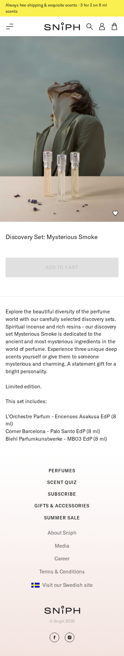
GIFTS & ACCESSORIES (62, 505)
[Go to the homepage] (62, 26)
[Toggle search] (89, 26)
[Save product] (115, 213)
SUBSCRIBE (62, 494)
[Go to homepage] (62, 610)
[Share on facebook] (54, 637)
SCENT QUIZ (62, 482)
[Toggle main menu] (9, 26)
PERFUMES (62, 470)
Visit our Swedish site (67, 585)
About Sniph (62, 532)
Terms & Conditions (62, 571)
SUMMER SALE (62, 517)
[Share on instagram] (69, 637)
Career (62, 558)
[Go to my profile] (102, 26)
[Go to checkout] (114, 26)
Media (62, 545)
